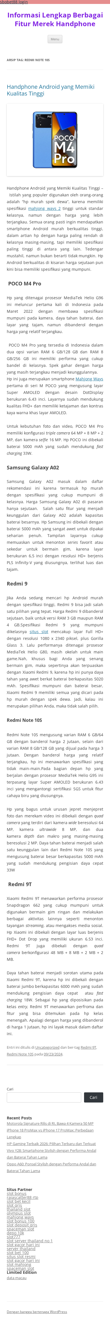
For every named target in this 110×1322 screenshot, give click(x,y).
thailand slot (18, 1209)
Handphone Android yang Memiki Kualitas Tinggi (50, 90)
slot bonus (17, 1193)
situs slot (39, 631)
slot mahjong (19, 1264)
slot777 (13, 1236)
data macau (17, 1277)
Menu (55, 39)
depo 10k (15, 1233)
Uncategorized (47, 1047)
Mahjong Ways (89, 378)
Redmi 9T (88, 1047)
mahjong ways (20, 1217)
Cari (10, 1089)
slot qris (14, 1205)
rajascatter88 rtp (22, 1197)
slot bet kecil (18, 1201)
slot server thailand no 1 (30, 1240)
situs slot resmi (21, 1256)
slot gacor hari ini (23, 1244)
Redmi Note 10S (20, 1054)
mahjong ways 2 (44, 208)
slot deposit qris (22, 1225)
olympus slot (19, 1213)
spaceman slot (20, 1229)
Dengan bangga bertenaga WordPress (37, 1311)
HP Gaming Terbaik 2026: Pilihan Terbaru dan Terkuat (51, 1143)
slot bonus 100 (20, 1221)
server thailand (21, 1248)
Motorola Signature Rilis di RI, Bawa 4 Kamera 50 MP (50, 1123)
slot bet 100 (18, 1252)
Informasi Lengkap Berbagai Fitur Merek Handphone (55, 19)
